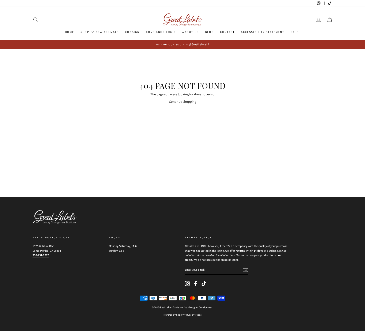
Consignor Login (161, 32)
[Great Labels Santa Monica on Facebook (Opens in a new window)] (195, 283)
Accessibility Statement (262, 32)
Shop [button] (84, 32)
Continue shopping (182, 101)
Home (69, 32)
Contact (227, 32)
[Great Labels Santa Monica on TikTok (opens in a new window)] (203, 283)
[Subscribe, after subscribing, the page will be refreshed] (245, 270)
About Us (190, 32)
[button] (35, 19)
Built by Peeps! (194, 315)
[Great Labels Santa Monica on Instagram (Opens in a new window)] (187, 283)
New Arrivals (107, 32)
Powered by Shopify (174, 315)
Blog (209, 32)
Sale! (295, 32)
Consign (132, 32)
